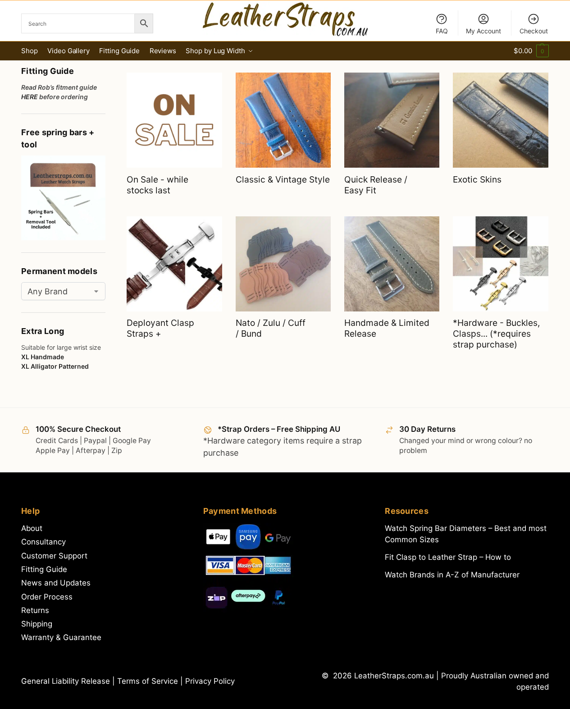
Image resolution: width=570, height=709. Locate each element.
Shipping (36, 623)
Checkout (534, 31)
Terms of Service (148, 681)
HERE (29, 97)
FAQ (442, 31)
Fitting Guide (44, 569)
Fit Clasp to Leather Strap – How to (448, 557)
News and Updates (56, 582)
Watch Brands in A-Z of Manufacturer (452, 574)
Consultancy (43, 541)
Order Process (47, 596)
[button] (531, 50)
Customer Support (54, 555)
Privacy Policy (210, 681)
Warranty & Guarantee (61, 637)
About (31, 528)
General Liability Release (66, 681)
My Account (483, 31)
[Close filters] (108, 66)
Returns (35, 610)
